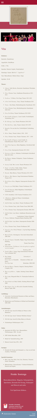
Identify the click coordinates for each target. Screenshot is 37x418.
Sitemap (14, 413)
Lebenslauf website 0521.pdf (16, 406)
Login (33, 413)
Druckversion (7, 413)
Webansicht (32, 415)
